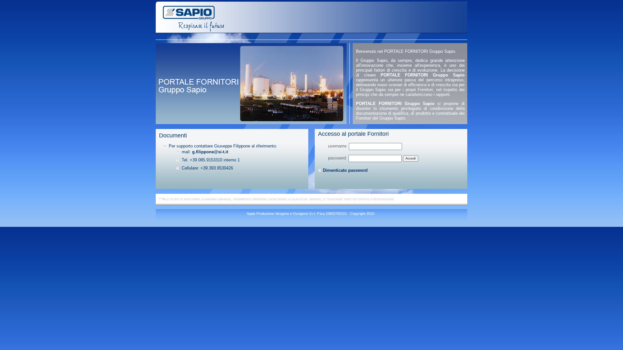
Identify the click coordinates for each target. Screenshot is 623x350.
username (337, 146)
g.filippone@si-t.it (210, 151)
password (337, 158)
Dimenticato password (345, 170)
